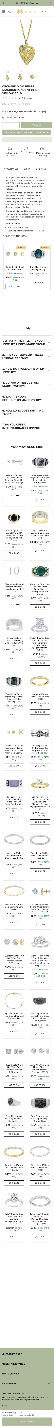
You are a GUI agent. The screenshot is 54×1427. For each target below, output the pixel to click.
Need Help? (9, 1383)
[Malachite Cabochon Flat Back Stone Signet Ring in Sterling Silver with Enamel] (40, 570)
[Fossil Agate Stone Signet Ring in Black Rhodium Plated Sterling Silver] (40, 1000)
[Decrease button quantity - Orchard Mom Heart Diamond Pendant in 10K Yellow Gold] (5, 125)
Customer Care (12, 1354)
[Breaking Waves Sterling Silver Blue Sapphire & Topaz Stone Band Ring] (40, 732)
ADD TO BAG (27, 1421)
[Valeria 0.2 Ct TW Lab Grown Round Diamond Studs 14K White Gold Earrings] (14, 461)
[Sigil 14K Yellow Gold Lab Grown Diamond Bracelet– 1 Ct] (14, 1000)
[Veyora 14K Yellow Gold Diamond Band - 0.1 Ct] (40, 680)
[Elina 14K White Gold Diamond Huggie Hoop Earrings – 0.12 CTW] (14, 570)
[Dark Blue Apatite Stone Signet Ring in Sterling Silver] (38, 254)
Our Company (10, 1373)
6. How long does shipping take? (22, 412)
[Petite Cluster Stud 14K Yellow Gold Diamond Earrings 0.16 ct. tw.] (15, 254)
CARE (27, 169)
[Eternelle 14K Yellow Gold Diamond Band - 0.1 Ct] (14, 891)
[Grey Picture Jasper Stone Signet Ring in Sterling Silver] (40, 1102)
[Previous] (3, 3)
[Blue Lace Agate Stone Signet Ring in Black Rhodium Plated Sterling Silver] (14, 783)
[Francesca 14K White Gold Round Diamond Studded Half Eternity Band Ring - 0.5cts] (40, 1200)
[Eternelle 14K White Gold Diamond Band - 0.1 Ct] (40, 1151)
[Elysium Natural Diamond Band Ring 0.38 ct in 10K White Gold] (14, 624)
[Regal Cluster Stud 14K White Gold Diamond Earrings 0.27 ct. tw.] (14, 1051)
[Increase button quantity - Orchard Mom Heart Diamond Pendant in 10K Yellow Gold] (16, 125)
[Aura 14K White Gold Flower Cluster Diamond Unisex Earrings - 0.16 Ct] (40, 1051)
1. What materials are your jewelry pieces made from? (23, 342)
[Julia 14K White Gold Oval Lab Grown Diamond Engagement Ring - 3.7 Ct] (14, 1200)
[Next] (50, 3)
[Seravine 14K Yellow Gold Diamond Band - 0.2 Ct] (14, 1151)
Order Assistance (13, 1364)
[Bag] (50, 11)
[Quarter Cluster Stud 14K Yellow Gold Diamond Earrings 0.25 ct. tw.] (14, 942)
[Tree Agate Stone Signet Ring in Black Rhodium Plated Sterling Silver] (40, 461)
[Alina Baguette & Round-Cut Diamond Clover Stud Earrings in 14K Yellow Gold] (40, 891)
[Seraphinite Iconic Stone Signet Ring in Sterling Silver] (14, 1102)
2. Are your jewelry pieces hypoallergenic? (22, 356)
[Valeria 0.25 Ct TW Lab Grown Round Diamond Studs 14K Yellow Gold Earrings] (14, 732)
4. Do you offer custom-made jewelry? (21, 384)
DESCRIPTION (11, 169)
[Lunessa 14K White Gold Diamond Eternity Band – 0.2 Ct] (14, 839)
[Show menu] (4, 11)
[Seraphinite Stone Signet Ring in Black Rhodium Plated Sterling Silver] (14, 680)
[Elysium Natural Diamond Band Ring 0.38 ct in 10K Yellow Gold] (40, 517)
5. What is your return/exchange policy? (22, 398)
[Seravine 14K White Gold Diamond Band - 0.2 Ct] (40, 839)
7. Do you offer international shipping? (21, 426)
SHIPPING (41, 169)
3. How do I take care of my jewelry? (23, 370)
